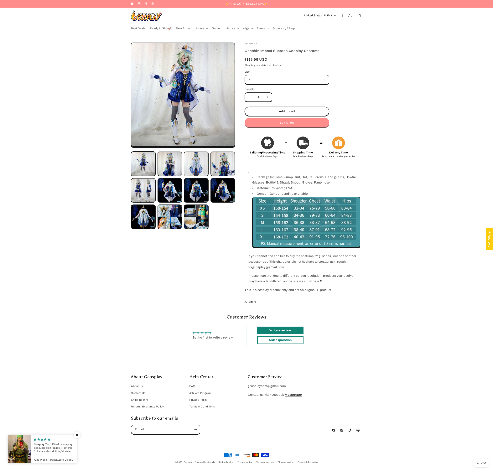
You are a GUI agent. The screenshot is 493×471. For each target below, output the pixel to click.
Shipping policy (285, 462)
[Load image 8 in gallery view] (222, 190)
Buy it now (287, 122)
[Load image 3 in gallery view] (196, 164)
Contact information (308, 462)
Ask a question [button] (280, 340)
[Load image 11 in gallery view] (196, 216)
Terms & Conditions (202, 406)
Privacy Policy (198, 399)
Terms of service (265, 462)
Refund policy (226, 462)
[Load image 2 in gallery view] (170, 164)
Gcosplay (189, 462)
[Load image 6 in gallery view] (170, 190)
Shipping (250, 65)
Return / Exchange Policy (147, 406)
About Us (137, 386)
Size (247, 71)
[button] (202, 28)
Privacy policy (244, 462)
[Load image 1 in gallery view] (143, 164)
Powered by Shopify (205, 462)
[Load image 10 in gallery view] (170, 216)
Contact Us (138, 393)
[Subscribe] (195, 429)
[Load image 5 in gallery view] (143, 190)
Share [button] (252, 301)
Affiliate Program (200, 393)
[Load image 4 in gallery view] (222, 164)
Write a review (280, 330)
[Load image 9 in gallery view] (143, 216)
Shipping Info (139, 399)
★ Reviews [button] (489, 239)
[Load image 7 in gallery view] (196, 190)
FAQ (192, 386)
